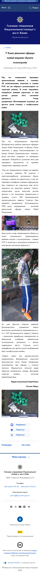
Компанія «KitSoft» (14, 563)
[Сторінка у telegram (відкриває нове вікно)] (28, 506)
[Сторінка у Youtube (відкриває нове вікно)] (20, 506)
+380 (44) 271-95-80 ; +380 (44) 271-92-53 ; (20, 487)
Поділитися (20, 430)
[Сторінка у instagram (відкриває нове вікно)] (24, 506)
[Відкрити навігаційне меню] (9, 8)
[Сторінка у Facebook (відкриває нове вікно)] (11, 506)
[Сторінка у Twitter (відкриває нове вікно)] (15, 506)
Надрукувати (20, 425)
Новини (8, 48)
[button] (20, 457)
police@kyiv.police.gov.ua (20, 496)
